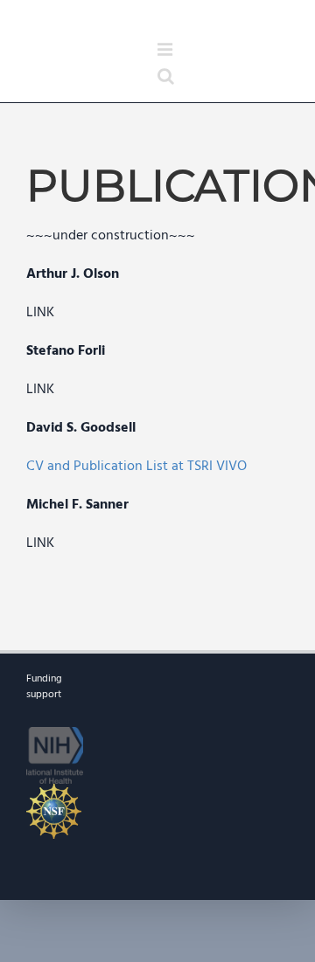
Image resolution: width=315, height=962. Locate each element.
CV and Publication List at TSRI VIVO (136, 466)
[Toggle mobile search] (166, 76)
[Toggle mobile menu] (166, 50)
